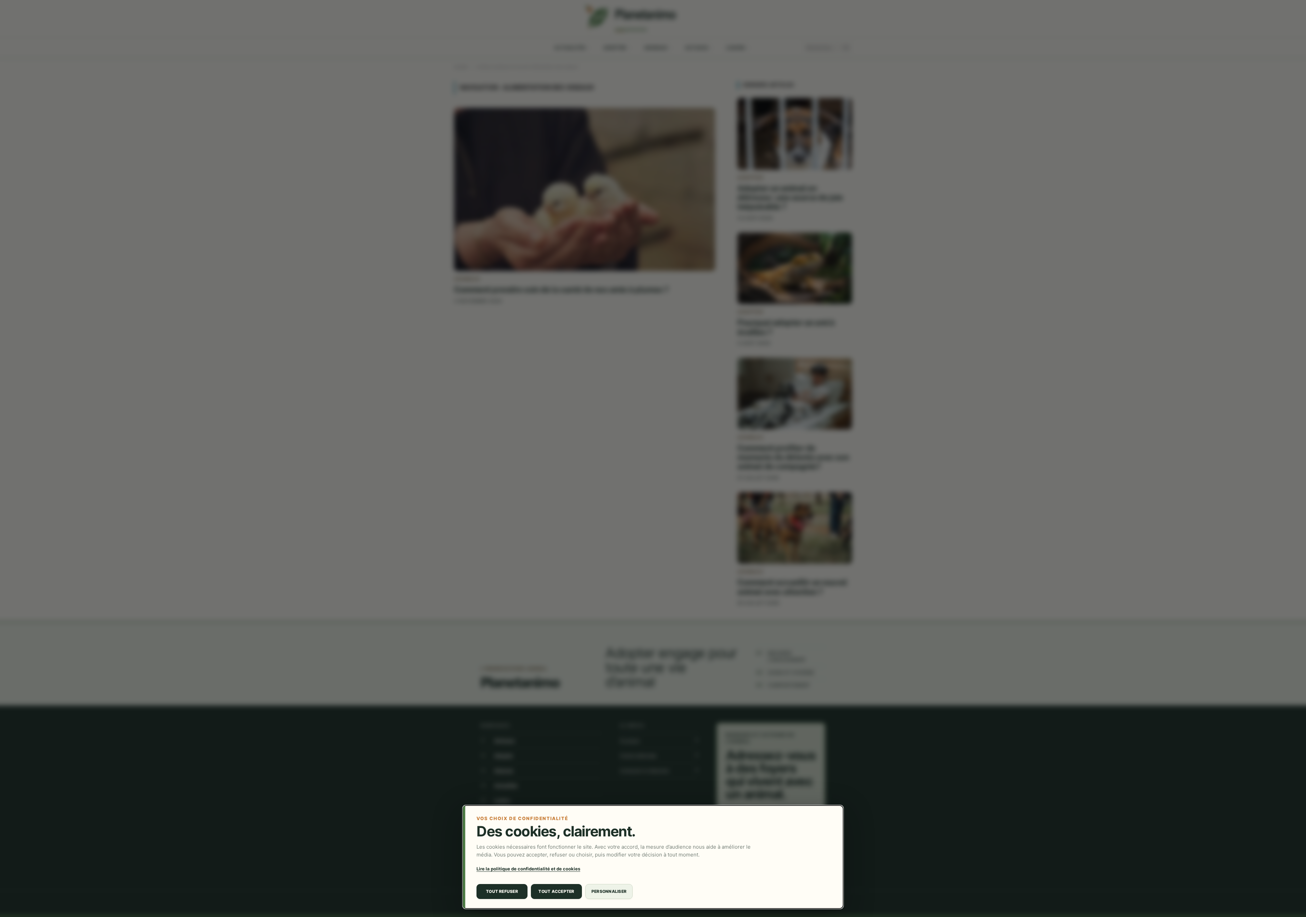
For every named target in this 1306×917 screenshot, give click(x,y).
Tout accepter (556, 891)
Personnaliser (608, 891)
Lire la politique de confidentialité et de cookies (528, 868)
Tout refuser (502, 891)
